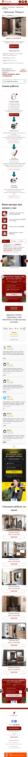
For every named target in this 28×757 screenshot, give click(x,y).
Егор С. (8, 396)
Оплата (21, 241)
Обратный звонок (14, 728)
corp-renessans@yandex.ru (14, 731)
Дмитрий (9, 430)
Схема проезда (14, 737)
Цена (4, 241)
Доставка (13, 241)
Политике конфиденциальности (14, 698)
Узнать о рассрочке (14, 169)
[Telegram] (13, 500)
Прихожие (11, 7)
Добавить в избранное (14, 740)
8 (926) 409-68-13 (14, 109)
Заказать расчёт (14, 46)
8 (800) (14, 725)
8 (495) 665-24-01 (14, 107)
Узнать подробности (23, 71)
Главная (4, 7)
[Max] (15, 500)
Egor (8, 379)
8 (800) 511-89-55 (15, 105)
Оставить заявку (14, 114)
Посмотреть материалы (14, 308)
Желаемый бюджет (15, 289)
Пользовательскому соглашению (11, 298)
